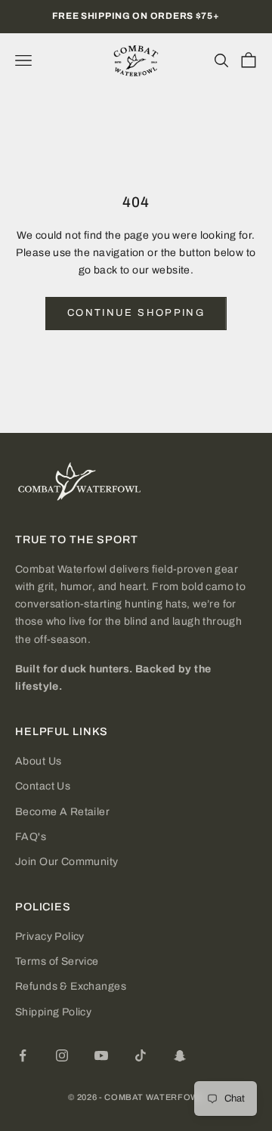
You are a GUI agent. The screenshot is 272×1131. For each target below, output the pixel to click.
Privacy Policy (50, 936)
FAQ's (30, 836)
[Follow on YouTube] (101, 1055)
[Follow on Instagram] (62, 1055)
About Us (38, 761)
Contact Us (42, 786)
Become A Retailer (62, 811)
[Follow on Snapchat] (179, 1055)
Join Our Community (67, 861)
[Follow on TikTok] (140, 1055)
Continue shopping (136, 312)
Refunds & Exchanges (70, 986)
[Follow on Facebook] (22, 1055)
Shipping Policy (53, 1012)
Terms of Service (57, 961)
